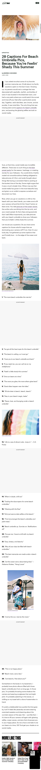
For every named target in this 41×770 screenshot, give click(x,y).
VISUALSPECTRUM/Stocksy (13, 610)
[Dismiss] (37, 752)
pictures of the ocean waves (26, 206)
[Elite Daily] (6, 3)
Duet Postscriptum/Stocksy (8, 290)
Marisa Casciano (10, 73)
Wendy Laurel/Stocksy (6, 435)
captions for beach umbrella (26, 108)
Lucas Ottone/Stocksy (40, 28)
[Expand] (31, 752)
